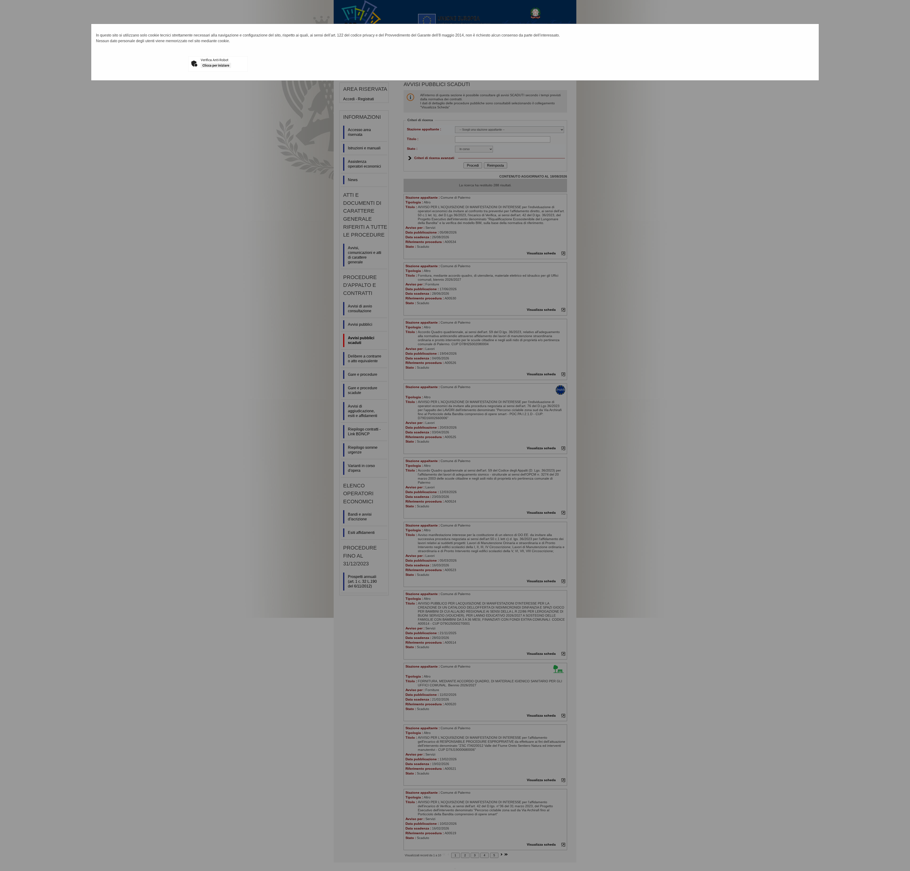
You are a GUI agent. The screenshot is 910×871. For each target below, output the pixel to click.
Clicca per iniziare (215, 65)
